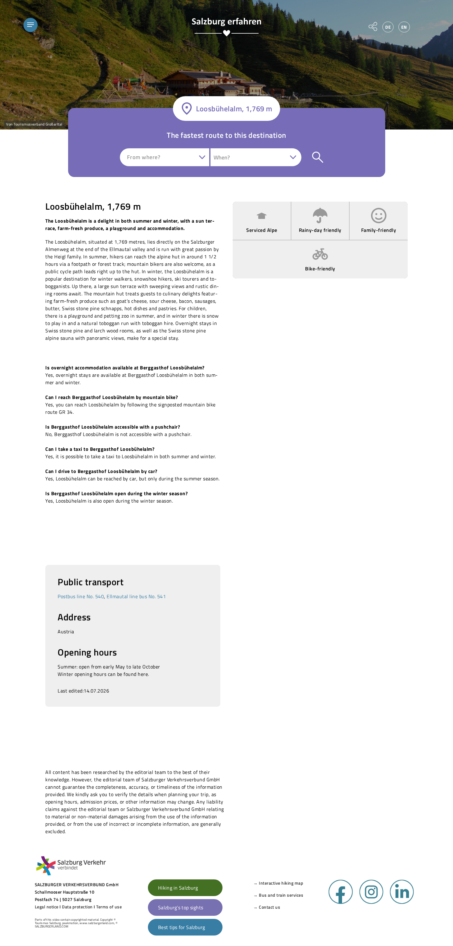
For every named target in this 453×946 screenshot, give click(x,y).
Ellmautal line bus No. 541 (136, 596)
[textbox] (145, 157)
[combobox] (165, 157)
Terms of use (109, 906)
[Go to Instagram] (371, 902)
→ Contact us (266, 907)
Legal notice (47, 906)
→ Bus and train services (278, 895)
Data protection (77, 906)
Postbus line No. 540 (81, 596)
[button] (30, 25)
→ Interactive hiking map (278, 883)
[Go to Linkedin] (402, 902)
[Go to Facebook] (340, 902)
